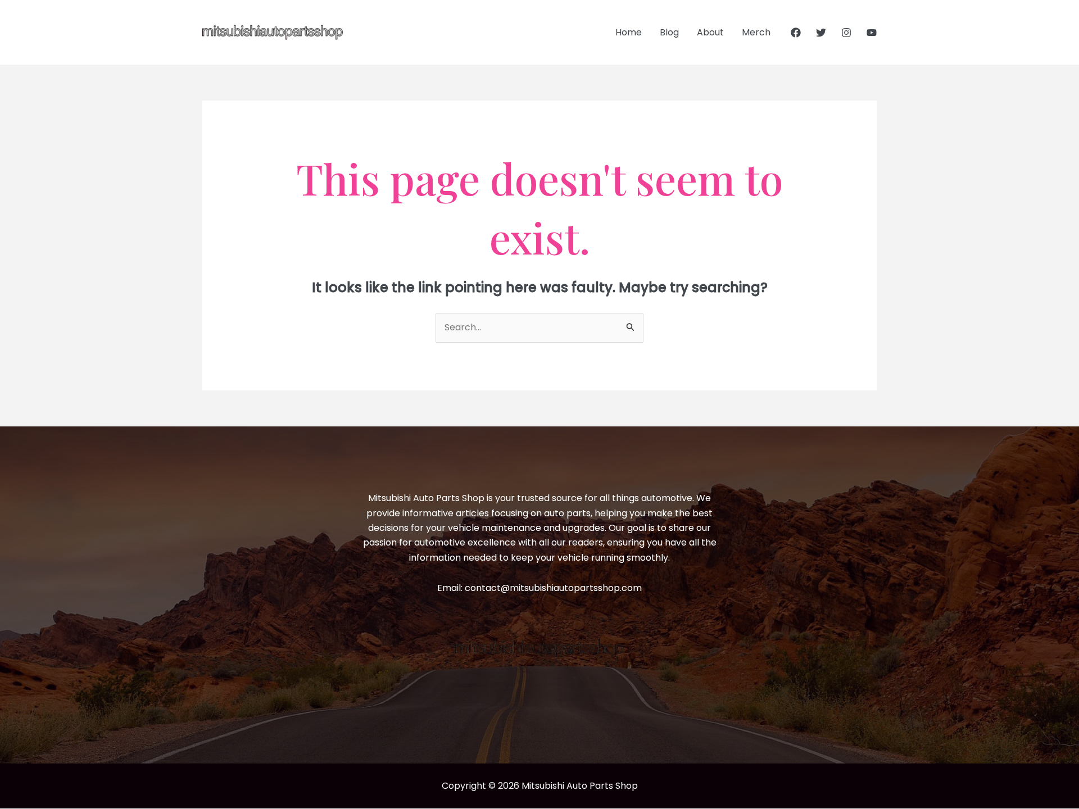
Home (628, 32)
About (710, 32)
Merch (756, 32)
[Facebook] (796, 33)
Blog (669, 32)
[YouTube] (872, 33)
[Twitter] (821, 33)
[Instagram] (846, 33)
